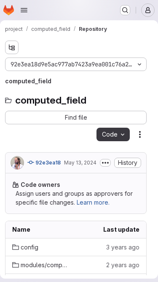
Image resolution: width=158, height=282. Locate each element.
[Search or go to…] (125, 10)
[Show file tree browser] (12, 47)
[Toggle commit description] (105, 163)
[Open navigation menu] (24, 10)
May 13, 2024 (80, 162)
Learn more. (93, 202)
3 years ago (122, 247)
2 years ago (122, 264)
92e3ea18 (47, 162)
